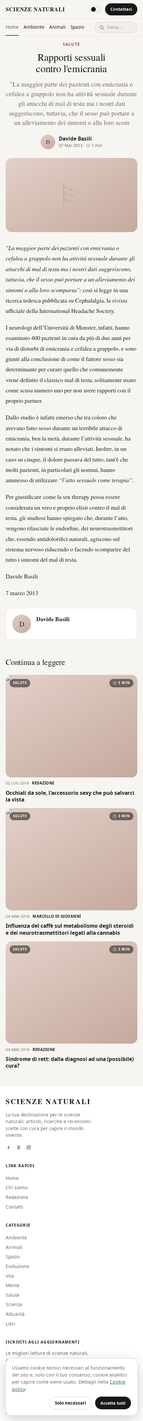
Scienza (14, 1304)
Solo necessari (70, 1403)
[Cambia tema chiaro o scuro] (96, 9)
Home (12, 27)
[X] (18, 1148)
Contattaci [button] (121, 9)
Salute (71, 44)
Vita (10, 1276)
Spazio (77, 27)
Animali (57, 27)
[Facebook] (8, 1148)
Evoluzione (17, 1266)
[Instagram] (28, 1148)
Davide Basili (75, 138)
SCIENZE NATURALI (35, 9)
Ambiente (34, 27)
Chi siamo (17, 1187)
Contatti (14, 1207)
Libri (10, 1323)
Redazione (17, 1197)
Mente (13, 1285)
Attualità (15, 1314)
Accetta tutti (113, 1403)
